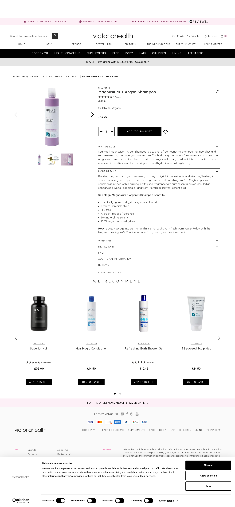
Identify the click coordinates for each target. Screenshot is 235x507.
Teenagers (196, 53)
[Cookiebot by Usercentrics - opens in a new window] (21, 500)
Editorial (131, 44)
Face (115, 53)
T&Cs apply (140, 62)
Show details (166, 500)
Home (21, 44)
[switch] (91, 500)
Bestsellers (104, 44)
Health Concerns (67, 53)
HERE (144, 402)
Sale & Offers (213, 44)
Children (159, 53)
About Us (62, 449)
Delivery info (64, 454)
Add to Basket (39, 382)
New (49, 44)
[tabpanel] (39, 338)
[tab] (115, 393)
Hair (142, 53)
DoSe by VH (40, 53)
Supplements (96, 53)
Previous (16, 115)
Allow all (208, 465)
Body (129, 53)
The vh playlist (186, 44)
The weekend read (158, 44)
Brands (76, 44)
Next (92, 115)
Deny (208, 486)
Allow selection (208, 475)
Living (176, 53)
